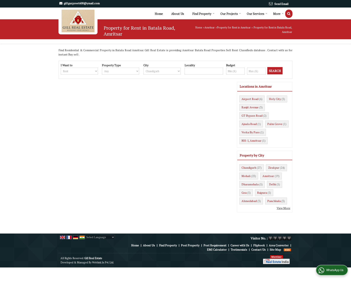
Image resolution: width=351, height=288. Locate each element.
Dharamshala (250, 184)
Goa (244, 193)
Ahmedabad (249, 201)
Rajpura (262, 193)
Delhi (272, 184)
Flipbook (259, 245)
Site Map (275, 249)
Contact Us (258, 249)
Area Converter (279, 245)
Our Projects (229, 14)
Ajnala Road (249, 124)
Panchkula (274, 201)
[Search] (288, 14)
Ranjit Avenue (250, 107)
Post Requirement (215, 245)
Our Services (255, 14)
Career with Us (240, 245)
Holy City (275, 99)
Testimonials (239, 249)
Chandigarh (249, 168)
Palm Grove (274, 124)
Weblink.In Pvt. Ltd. (103, 262)
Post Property (190, 245)
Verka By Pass (251, 132)
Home (159, 14)
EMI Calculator (217, 249)
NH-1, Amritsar (251, 140)
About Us (177, 14)
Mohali (246, 176)
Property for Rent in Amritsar (234, 27)
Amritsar (210, 27)
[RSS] (287, 249)
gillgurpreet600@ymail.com (82, 3)
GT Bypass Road (252, 115)
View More (283, 208)
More (277, 14)
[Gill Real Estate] (78, 21)
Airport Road (250, 99)
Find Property (201, 14)
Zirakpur (273, 168)
